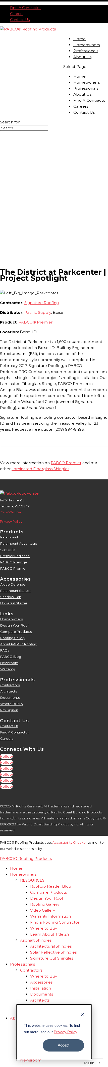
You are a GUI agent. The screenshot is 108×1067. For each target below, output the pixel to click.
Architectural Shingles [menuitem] (51, 946)
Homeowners (86, 44)
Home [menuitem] (16, 868)
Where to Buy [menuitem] (43, 928)
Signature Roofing (41, 302)
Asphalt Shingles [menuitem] (35, 940)
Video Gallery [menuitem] (42, 910)
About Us (82, 56)
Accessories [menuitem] (41, 982)
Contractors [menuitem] (31, 970)
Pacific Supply (37, 312)
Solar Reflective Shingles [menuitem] (53, 952)
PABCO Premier (66, 462)
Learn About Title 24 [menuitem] (49, 934)
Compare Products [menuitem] (48, 892)
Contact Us (20, 19)
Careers (16, 13)
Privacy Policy (65, 1032)
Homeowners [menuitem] (23, 874)
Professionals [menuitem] (22, 964)
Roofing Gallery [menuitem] (44, 904)
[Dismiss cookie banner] (82, 1015)
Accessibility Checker (69, 842)
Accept (63, 1045)
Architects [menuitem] (39, 1000)
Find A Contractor (25, 7)
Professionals (85, 50)
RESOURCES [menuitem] (32, 880)
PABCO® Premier (35, 322)
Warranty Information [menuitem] (50, 916)
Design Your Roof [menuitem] (46, 898)
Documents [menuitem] (41, 994)
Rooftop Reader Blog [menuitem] (50, 886)
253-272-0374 (10, 512)
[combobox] (92, 1063)
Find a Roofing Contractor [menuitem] (54, 922)
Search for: (10, 122)
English (89, 1063)
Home (79, 38)
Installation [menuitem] (40, 988)
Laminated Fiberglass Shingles (40, 468)
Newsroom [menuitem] (30, 1060)
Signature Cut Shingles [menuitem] (51, 958)
